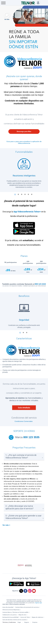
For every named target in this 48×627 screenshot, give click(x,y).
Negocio (26, 622)
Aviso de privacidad (7, 607)
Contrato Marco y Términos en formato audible (15, 612)
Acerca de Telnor (25, 617)
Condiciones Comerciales (24, 421)
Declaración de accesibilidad (10, 617)
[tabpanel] (24, 172)
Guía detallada (24, 408)
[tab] (24, 456)
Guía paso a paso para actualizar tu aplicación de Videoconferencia (24, 142)
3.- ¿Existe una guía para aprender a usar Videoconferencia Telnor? (23, 516)
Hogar (19, 622)
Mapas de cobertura (37, 617)
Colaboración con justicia (9, 615)
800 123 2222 (40, 284)
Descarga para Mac (24, 131)
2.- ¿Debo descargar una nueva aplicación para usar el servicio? (19, 507)
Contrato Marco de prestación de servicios (27, 607)
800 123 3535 (31, 437)
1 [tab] (15, 195)
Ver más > (6, 525)
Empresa (34, 622)
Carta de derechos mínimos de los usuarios (14, 619)
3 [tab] (22, 195)
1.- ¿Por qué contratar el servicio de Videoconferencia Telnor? (21, 456)
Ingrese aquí (38, 603)
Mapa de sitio (22, 615)
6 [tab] (32, 195)
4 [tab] (25, 195)
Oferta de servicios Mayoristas (11, 609)
